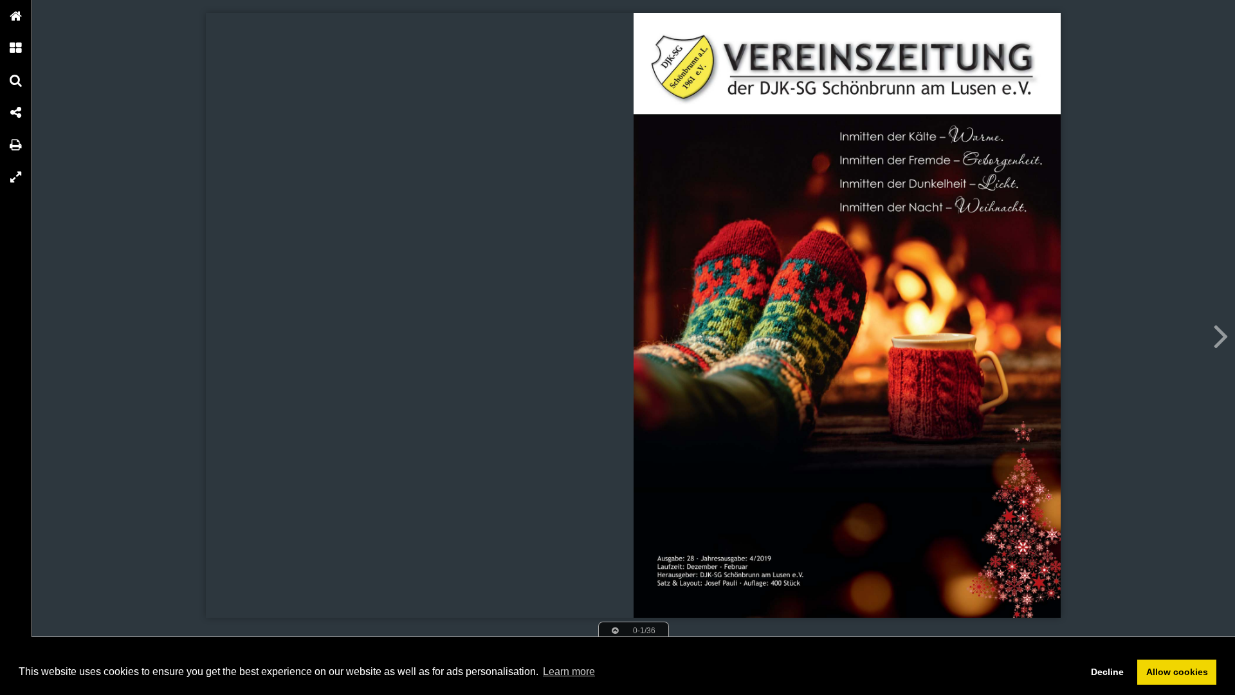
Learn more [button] (569, 671)
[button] (16, 16)
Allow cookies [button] (1177, 672)
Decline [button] (1107, 672)
